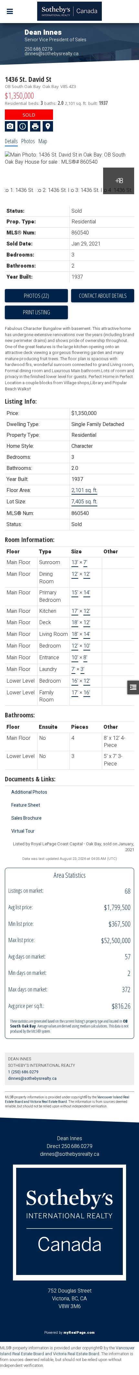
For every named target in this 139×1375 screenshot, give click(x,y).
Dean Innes (43, 32)
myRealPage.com (79, 1332)
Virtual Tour (23, 831)
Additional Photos (29, 792)
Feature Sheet (25, 805)
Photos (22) (36, 295)
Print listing (36, 312)
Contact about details (103, 295)
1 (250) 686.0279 (23, 1072)
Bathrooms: (20, 715)
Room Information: (30, 539)
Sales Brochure (26, 818)
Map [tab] (42, 141)
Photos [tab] (28, 141)
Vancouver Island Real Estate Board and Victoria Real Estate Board (67, 1351)
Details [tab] (11, 141)
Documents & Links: (30, 779)
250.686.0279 (38, 49)
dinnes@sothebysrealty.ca (52, 53)
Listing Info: (21, 401)
